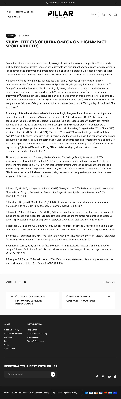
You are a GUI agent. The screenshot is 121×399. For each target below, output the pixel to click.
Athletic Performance (13, 333)
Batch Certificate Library (37, 333)
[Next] (115, 3)
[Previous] (5, 3)
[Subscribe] (53, 374)
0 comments (110, 282)
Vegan (6, 345)
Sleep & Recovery (11, 330)
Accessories (9, 349)
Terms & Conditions (35, 341)
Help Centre (32, 330)
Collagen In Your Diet (80, 300)
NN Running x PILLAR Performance (28, 302)
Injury (6, 341)
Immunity (8, 337)
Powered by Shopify (40, 393)
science (11, 36)
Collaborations (33, 337)
